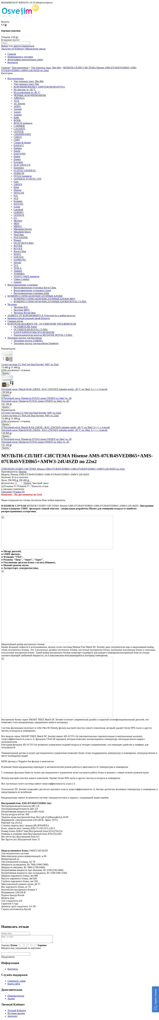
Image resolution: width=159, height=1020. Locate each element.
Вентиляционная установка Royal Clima (35, 287)
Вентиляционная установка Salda (31, 293)
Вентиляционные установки (22, 285)
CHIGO (18, 137)
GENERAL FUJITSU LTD (27, 179)
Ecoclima (18, 162)
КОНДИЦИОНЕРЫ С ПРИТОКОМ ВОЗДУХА (39, 87)
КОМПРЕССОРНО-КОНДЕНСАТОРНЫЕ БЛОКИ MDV (44, 298)
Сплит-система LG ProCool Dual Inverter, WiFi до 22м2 (30, 364)
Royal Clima (20, 251)
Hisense (17, 190)
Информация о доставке (20, 56)
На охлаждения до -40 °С (27, 92)
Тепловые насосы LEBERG (28, 340)
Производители (15, 995)
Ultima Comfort (21, 279)
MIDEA (18, 226)
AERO (17, 106)
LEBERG (19, 212)
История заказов (16, 1013)
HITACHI (19, 192)
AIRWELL (19, 98)
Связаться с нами (16, 981)
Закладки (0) (7, 48)
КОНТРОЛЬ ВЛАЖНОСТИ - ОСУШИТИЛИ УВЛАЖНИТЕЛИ (41, 324)
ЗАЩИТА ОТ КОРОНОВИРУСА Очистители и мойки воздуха (41, 315)
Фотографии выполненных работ (25, 59)
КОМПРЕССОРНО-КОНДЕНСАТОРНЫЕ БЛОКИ (35, 296)
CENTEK (19, 131)
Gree (16, 181)
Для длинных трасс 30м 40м (46, 67)
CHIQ (17, 139)
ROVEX (18, 248)
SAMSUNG (20, 259)
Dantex (17, 159)
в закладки (7, 489)
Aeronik (18, 109)
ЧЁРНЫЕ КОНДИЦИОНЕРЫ (30, 95)
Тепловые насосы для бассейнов (24, 337)
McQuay (18, 220)
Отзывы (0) (19, 491)
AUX (16, 100)
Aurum (17, 112)
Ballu (16, 117)
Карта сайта (13, 983)
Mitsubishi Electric (23, 229)
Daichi (17, 151)
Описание (6, 491)
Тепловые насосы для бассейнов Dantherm (36, 343)
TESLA (18, 268)
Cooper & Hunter (22, 142)
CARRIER (19, 126)
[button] (155, 999)
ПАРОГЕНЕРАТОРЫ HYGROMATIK (34, 332)
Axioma (18, 114)
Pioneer (17, 240)
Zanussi (17, 282)
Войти (4, 46)
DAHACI (19, 145)
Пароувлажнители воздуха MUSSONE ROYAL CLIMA (43, 335)
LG (15, 218)
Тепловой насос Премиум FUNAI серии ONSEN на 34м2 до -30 (35, 401)
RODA (17, 254)
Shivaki (17, 262)
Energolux (19, 167)
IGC (16, 195)
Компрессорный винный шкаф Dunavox (28, 318)
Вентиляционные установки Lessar (32, 290)
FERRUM (19, 173)
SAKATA (19, 257)
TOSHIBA (19, 273)
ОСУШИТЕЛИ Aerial (25, 326)
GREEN (18, 184)
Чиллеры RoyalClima (25, 312)
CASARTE (19, 128)
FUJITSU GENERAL (25, 170)
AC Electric (19, 103)
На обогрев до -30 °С (25, 89)
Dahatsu (18, 148)
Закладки (12, 1016)
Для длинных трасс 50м (26, 84)
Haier (16, 187)
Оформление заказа (35, 48)
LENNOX (19, 215)
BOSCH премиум (23, 123)
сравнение (18, 489)
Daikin (17, 156)
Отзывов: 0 (23, 486)
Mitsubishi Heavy (22, 232)
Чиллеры (12, 304)
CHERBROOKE (22, 134)
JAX (16, 198)
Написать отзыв (40, 486)
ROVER (18, 245)
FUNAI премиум (23, 176)
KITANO (18, 204)
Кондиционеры (20, 67)
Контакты (12, 62)
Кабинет (19, 48)
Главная (11, 54)
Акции (11, 998)
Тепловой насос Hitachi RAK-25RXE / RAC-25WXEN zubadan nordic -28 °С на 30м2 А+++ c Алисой (54, 389)
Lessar (17, 206)
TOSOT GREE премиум (26, 276)
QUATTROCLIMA (24, 243)
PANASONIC (21, 237)
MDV (17, 223)
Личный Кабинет (16, 1010)
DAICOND (19, 153)
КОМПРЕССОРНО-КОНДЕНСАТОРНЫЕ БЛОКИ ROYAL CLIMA (50, 301)
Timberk (18, 271)
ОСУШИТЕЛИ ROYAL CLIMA (31, 329)
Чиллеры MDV (22, 310)
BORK (17, 120)
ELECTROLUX (22, 165)
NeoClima (19, 234)
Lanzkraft (18, 209)
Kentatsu (18, 201)
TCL (16, 265)
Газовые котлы (15, 321)
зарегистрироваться (23, 46)
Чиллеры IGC (21, 307)
